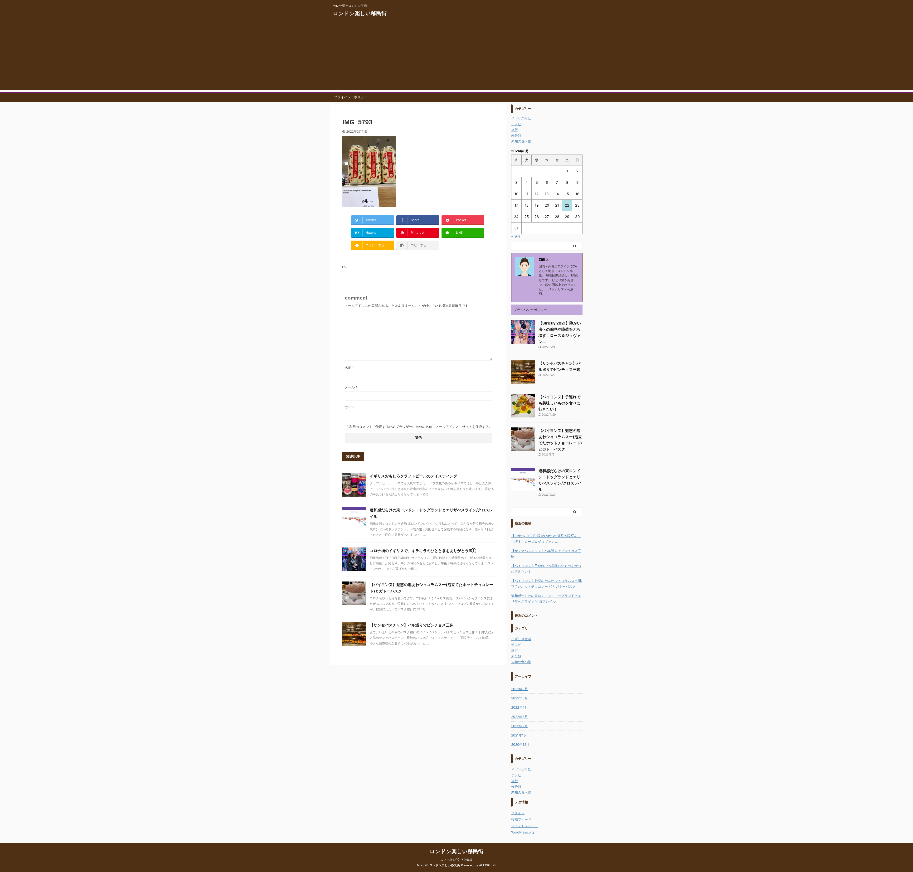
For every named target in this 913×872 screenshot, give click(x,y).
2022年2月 (519, 726)
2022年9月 (519, 689)
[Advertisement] (456, 56)
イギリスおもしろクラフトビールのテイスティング (413, 476)
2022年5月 (519, 698)
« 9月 (516, 236)
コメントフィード (524, 826)
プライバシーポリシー (350, 97)
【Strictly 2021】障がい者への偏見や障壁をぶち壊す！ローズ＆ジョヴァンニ (546, 538)
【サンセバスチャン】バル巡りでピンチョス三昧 (411, 625)
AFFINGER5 (487, 865)
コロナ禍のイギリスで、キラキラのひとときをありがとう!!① (423, 550)
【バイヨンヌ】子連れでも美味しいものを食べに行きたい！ (559, 403)
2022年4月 (519, 707)
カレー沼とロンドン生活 (456, 859)
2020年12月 (520, 744)
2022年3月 (519, 717)
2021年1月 (519, 735)
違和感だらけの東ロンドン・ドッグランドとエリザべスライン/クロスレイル (546, 598)
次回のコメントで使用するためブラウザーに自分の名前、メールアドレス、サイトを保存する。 (420, 427)
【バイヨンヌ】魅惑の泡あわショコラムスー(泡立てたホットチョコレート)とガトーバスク (546, 583)
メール (351, 387)
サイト (350, 407)
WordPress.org (522, 832)
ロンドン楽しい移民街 (360, 13)
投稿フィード (521, 819)
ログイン (517, 813)
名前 (349, 367)
